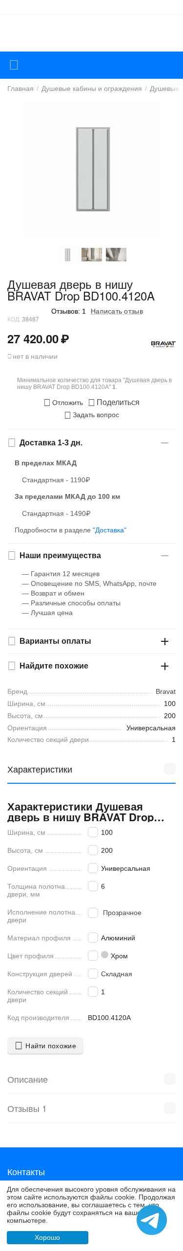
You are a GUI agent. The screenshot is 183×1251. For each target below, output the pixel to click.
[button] (114, 402)
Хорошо (47, 1237)
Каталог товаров (14, 65)
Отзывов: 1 (68, 311)
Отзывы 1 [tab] (27, 1108)
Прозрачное (122, 912)
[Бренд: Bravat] (163, 344)
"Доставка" (109, 530)
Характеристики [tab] (39, 768)
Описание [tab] (27, 1079)
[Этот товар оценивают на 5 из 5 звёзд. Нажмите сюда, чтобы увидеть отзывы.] (26, 311)
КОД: (13, 319)
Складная (116, 974)
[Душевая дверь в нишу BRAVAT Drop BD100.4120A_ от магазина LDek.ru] (91, 169)
